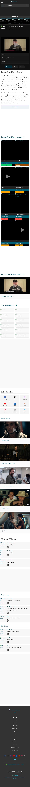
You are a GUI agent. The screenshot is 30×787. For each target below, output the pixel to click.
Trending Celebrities (7, 305)
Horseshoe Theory (20, 214)
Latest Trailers (5, 418)
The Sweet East (19, 187)
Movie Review (10, 544)
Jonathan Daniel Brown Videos (11, 274)
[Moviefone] (15, 2)
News (15, 734)
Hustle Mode (19, 160)
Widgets (24, 412)
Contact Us (15, 742)
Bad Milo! (18, 241)
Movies (15, 717)
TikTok (5, 412)
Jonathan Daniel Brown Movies (11, 137)
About (15, 739)
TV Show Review (10, 562)
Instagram (25, 399)
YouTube (5, 405)
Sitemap (15, 744)
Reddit (25, 405)
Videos (15, 731)
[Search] (27, 5)
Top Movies (5, 595)
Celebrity (12, 28)
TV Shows (15, 720)
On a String (4, 160)
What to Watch (15, 728)
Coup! (3, 187)
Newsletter (15, 412)
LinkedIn (14, 405)
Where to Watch (5, 163)
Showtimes (15, 725)
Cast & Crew (18, 165)
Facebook (5, 399)
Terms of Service (15, 747)
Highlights (15, 16)
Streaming (15, 722)
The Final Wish (5, 214)
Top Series (4, 626)
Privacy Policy (15, 750)
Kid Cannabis (5, 241)
